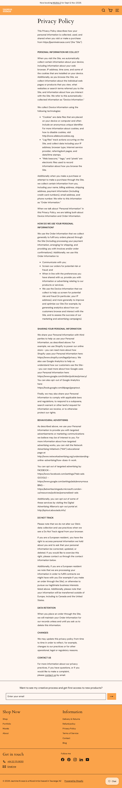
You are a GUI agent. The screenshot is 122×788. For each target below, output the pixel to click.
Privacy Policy (69, 728)
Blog (65, 743)
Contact (66, 738)
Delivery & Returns (71, 719)
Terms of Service (70, 733)
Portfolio (7, 723)
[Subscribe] (111, 696)
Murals (6, 728)
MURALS (57, 2)
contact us (50, 675)
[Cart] (110, 10)
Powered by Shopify (73, 781)
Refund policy (69, 723)
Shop (5, 719)
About (6, 733)
